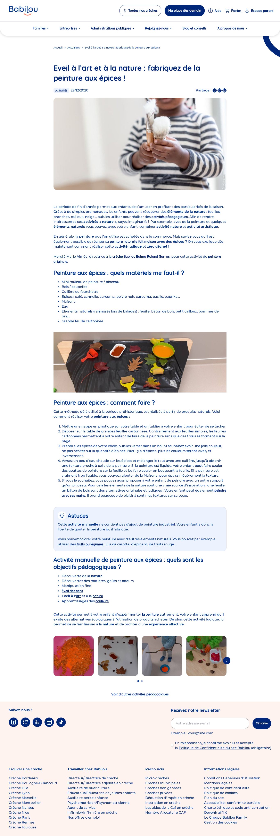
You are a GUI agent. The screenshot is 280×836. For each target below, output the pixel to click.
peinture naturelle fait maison (133, 241)
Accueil (58, 47)
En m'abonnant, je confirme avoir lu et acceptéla (223, 745)
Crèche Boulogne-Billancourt (33, 783)
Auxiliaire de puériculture (88, 788)
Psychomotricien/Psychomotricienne (98, 803)
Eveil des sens (72, 591)
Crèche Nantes (21, 808)
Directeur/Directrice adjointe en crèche (100, 783)
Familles (39, 28)
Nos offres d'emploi (83, 817)
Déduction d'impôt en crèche (169, 798)
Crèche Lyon (19, 793)
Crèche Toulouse (22, 827)
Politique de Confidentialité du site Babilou (214, 748)
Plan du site (214, 798)
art (78, 596)
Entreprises (68, 28)
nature (98, 596)
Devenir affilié (215, 813)
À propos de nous (231, 28)
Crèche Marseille (22, 798)
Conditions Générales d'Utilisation (232, 778)
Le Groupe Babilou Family (225, 817)
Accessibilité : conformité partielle (232, 803)
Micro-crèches (157, 778)
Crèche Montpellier (25, 803)
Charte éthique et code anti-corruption (237, 808)
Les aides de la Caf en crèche (169, 808)
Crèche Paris (19, 817)
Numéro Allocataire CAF (165, 813)
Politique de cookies (221, 793)
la (150, 614)
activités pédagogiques (169, 217)
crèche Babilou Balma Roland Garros (141, 256)
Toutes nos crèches (143, 10)
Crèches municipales (162, 783)
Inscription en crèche (163, 803)
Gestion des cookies (220, 822)
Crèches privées (158, 793)
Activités (61, 90)
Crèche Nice (19, 813)
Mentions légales (218, 783)
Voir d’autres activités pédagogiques (140, 694)
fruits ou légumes (90, 544)
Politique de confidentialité (226, 788)
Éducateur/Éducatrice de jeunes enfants (101, 793)
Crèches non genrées (163, 788)
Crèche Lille (18, 788)
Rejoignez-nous (157, 28)
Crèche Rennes (21, 822)
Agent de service (81, 808)
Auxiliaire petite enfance (87, 798)
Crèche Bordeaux (23, 778)
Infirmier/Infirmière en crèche (92, 813)
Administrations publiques (111, 28)
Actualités (73, 47)
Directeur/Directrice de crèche (92, 778)
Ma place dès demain (184, 10)
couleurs (102, 601)
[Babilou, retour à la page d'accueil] (23, 11)
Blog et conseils (194, 28)
